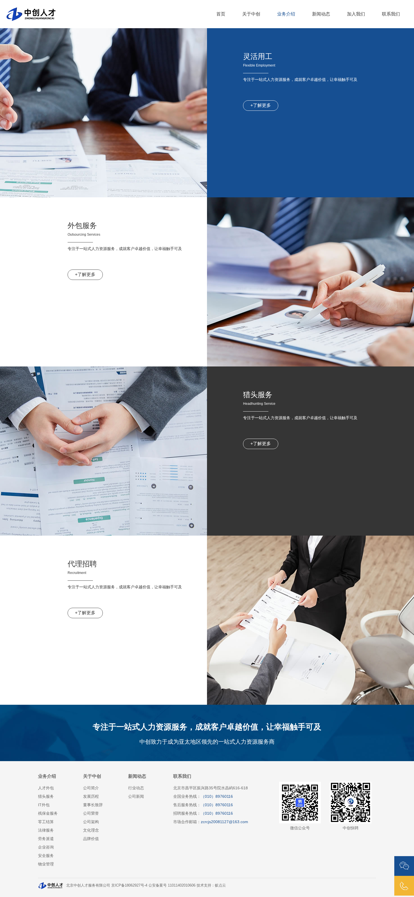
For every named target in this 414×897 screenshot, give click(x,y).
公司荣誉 (91, 813)
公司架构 (91, 821)
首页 (220, 14)
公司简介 (91, 788)
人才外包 (46, 788)
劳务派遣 (46, 838)
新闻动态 (321, 14)
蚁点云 (220, 885)
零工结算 (46, 821)
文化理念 (91, 830)
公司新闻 (136, 796)
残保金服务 (48, 813)
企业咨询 (46, 847)
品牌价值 (91, 838)
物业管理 (46, 864)
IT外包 (44, 805)
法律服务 (46, 830)
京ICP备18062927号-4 (129, 885)
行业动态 (136, 788)
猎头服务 (46, 796)
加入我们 (356, 14)
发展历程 (91, 796)
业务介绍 (286, 14)
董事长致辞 (93, 805)
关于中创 (251, 14)
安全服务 (46, 855)
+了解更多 (260, 105)
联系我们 (391, 14)
